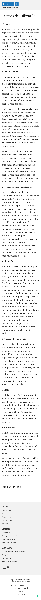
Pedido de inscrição (8, 539)
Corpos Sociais (7, 520)
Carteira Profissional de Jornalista (13, 551)
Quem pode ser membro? (11, 536)
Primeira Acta (6, 517)
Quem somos (6, 510)
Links (20, 591)
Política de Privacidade (20, 585)
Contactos (20, 594)
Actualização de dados (9, 542)
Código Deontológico (9, 555)
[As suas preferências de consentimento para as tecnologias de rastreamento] (37, 596)
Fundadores (6, 533)
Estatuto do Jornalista (9, 561)
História (4, 514)
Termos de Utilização (20, 588)
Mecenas (5, 524)
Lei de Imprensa (7, 558)
